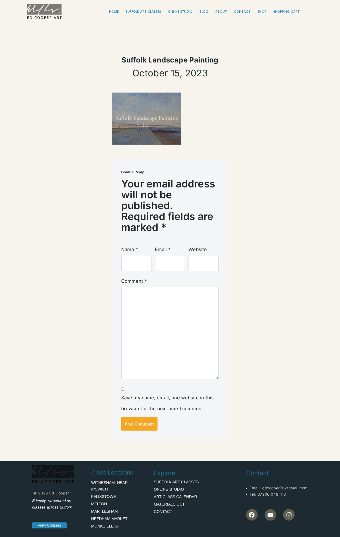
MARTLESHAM (104, 511)
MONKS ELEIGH (106, 526)
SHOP (261, 11)
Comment (134, 281)
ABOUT (221, 11)
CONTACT (242, 11)
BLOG (203, 11)
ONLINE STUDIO (180, 11)
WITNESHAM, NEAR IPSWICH (109, 486)
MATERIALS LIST (169, 504)
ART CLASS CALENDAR (175, 497)
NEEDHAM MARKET (109, 519)
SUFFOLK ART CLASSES (143, 11)
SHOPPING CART (286, 11)
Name (129, 249)
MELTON (99, 504)
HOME (114, 11)
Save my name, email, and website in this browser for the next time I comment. (167, 403)
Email (163, 249)
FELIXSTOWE (103, 496)
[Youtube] (270, 515)
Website (198, 249)
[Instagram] (289, 515)
